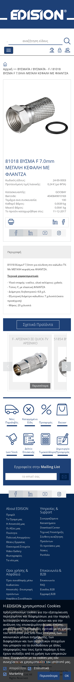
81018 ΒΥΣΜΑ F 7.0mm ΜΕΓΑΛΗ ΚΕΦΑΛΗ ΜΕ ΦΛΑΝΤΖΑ (35, 71)
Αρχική (8, 69)
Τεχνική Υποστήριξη (51, 532)
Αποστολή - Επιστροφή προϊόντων (19, 592)
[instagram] (59, 233)
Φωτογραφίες (14, 555)
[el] (37, 14)
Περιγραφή (14, 252)
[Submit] (64, 476)
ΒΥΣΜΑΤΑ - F (41, 69)
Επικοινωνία (47, 580)
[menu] (8, 50)
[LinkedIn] (30, 233)
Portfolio (45, 555)
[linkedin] (55, 222)
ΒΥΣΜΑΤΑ (23, 69)
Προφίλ (10, 514)
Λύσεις (44, 550)
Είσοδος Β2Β (47, 589)
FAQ (42, 585)
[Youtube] (44, 233)
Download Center (50, 527)
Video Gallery (13, 551)
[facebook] (63, 222)
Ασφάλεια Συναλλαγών (19, 598)
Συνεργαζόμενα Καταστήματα (49, 521)
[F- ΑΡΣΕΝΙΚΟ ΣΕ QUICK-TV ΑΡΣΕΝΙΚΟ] (30, 362)
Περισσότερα (49, 676)
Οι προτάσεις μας (50, 546)
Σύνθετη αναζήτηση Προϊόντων (51, 539)
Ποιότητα (11, 533)
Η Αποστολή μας (15, 524)
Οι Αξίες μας (13, 528)
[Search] (67, 41)
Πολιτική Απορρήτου (18, 537)
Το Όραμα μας (14, 519)
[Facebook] (16, 233)
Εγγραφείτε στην (37, 467)
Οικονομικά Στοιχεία (18, 546)
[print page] (11, 222)
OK (67, 676)
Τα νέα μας (12, 560)
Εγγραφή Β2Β (48, 594)
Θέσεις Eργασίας (15, 542)
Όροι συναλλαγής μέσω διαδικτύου (19, 583)
